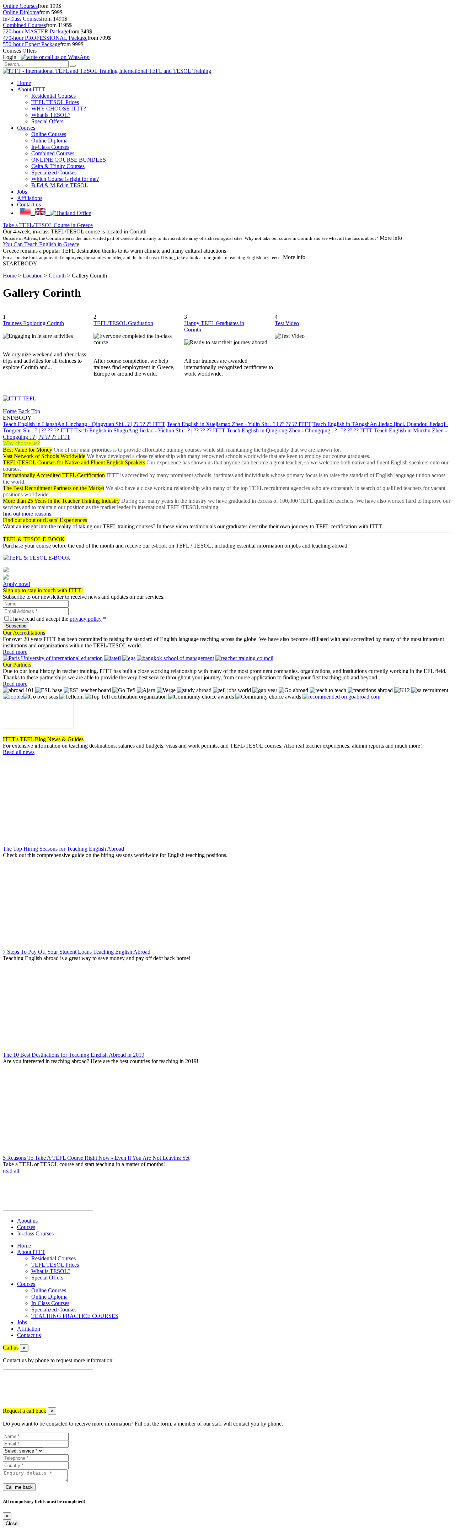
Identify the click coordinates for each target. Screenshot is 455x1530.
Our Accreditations (24, 633)
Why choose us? (21, 443)
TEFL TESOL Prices (55, 102)
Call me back (19, 1487)
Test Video (287, 323)
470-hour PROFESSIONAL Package (45, 38)
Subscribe (16, 626)
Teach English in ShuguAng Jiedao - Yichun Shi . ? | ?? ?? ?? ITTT (149, 430)
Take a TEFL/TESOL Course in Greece (48, 225)
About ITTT (31, 89)
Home (24, 83)
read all (11, 1171)
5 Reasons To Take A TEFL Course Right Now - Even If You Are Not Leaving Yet (96, 1158)
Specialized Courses (53, 172)
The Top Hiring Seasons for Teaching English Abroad (63, 849)
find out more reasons (27, 514)
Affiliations (29, 198)
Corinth (57, 276)
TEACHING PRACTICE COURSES (74, 1316)
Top (35, 411)
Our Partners (17, 665)
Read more (15, 652)
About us (27, 1221)
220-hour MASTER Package (36, 31)
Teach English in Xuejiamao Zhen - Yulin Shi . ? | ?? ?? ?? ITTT (239, 424)
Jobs (22, 192)
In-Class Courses (22, 19)
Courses (26, 128)
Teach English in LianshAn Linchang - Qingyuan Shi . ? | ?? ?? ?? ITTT (84, 424)
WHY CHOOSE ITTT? (58, 109)
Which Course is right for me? (65, 179)
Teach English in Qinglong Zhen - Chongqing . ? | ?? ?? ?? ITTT (300, 430)
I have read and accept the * (58, 619)
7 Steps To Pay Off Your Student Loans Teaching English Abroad (76, 952)
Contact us (29, 204)
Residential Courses (53, 96)
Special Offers (47, 121)
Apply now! (16, 584)
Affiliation (28, 1329)
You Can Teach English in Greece (41, 244)
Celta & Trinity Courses (58, 166)
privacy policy (86, 619)
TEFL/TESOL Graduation (123, 323)
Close (11, 1523)
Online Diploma (21, 12)
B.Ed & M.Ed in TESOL (59, 185)
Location (33, 276)
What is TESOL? (50, 115)
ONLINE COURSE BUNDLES (68, 160)
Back (24, 411)
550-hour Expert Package (31, 44)
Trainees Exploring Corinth (33, 323)
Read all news (18, 752)
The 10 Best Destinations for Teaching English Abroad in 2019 (73, 1055)
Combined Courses (24, 25)
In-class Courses (35, 1233)
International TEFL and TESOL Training (165, 71)
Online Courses (20, 6)
